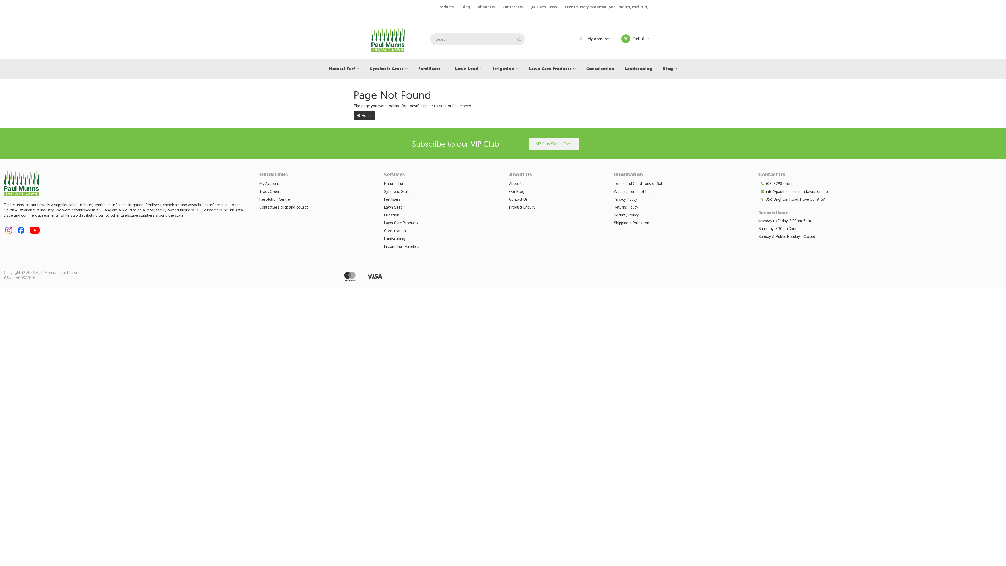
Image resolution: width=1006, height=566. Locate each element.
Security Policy (626, 215)
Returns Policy (626, 207)
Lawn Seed (393, 207)
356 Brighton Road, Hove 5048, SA (795, 199)
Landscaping (394, 238)
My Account (598, 38)
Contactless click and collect (283, 207)
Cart (637, 38)
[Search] (519, 39)
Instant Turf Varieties (401, 246)
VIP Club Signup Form (554, 144)
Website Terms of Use (633, 191)
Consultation (395, 230)
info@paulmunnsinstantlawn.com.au (796, 191)
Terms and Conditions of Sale (639, 183)
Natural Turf (394, 183)
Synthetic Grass (397, 191)
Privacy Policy (625, 199)
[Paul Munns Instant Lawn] (388, 39)
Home (366, 115)
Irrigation (391, 215)
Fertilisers (392, 199)
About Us (486, 6)
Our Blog (516, 191)
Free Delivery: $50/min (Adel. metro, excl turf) (606, 6)
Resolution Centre (274, 199)
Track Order (269, 191)
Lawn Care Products (401, 223)
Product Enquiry (522, 207)
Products (445, 6)
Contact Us (512, 6)
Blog (466, 6)
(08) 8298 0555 (544, 6)
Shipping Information (631, 223)
